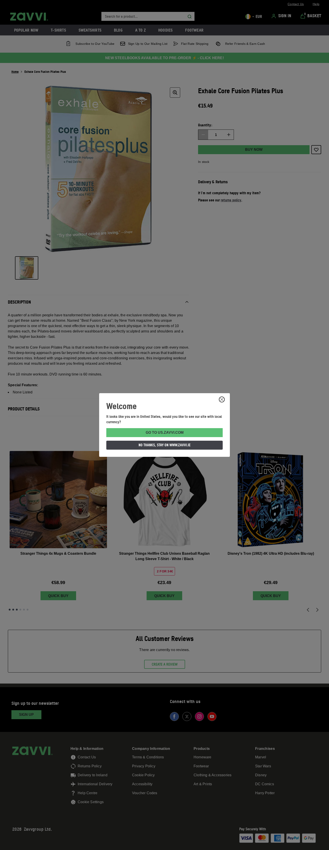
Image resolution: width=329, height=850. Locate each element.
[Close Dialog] (221, 399)
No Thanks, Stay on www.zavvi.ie (164, 445)
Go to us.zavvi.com (165, 432)
